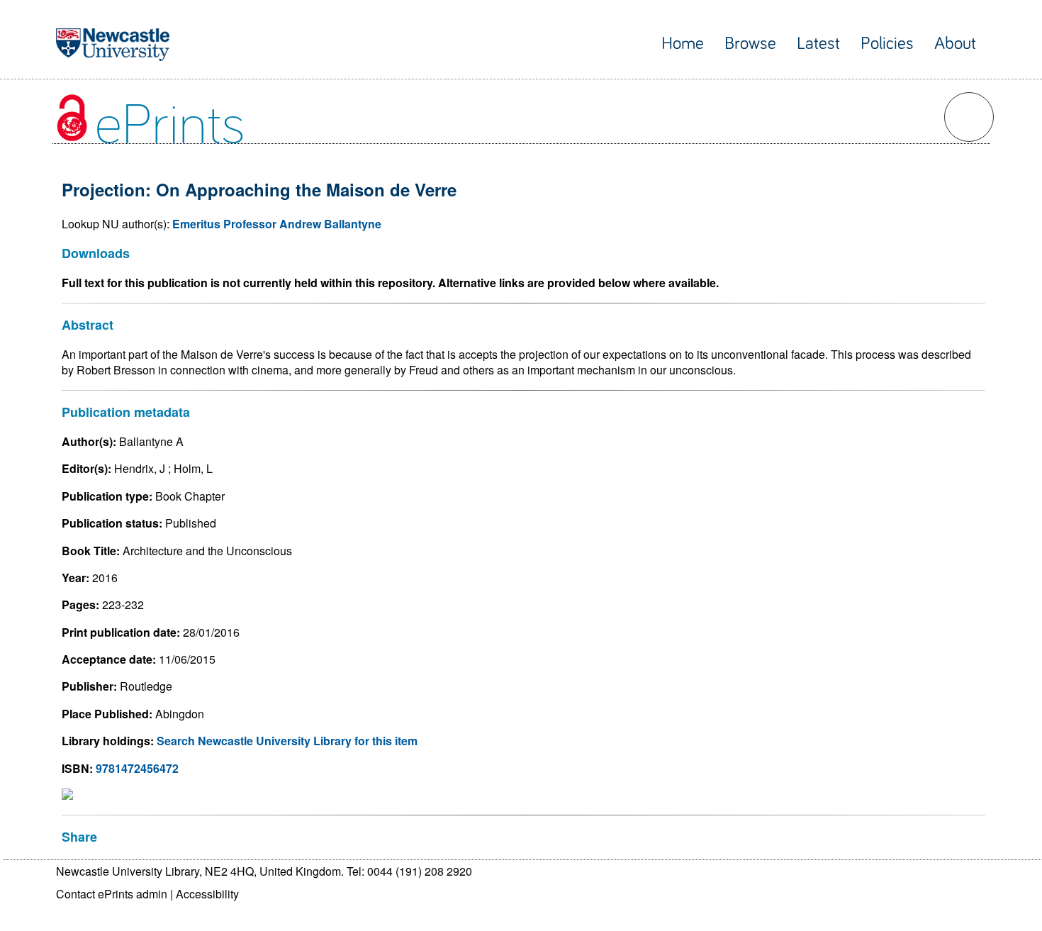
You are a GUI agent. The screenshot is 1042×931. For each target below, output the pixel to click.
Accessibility (207, 894)
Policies (887, 43)
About (955, 43)
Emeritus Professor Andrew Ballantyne (276, 224)
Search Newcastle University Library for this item (287, 740)
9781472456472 (137, 768)
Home (682, 43)
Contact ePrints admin (111, 894)
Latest (818, 43)
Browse (750, 43)
